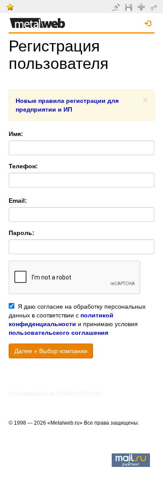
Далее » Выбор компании (50, 350)
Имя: (16, 133)
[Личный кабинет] (155, 7)
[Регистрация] (142, 6)
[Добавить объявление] (117, 7)
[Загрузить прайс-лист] (129, 7)
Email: (18, 200)
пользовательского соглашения (58, 332)
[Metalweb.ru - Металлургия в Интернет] (37, 20)
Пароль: (21, 232)
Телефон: (23, 166)
